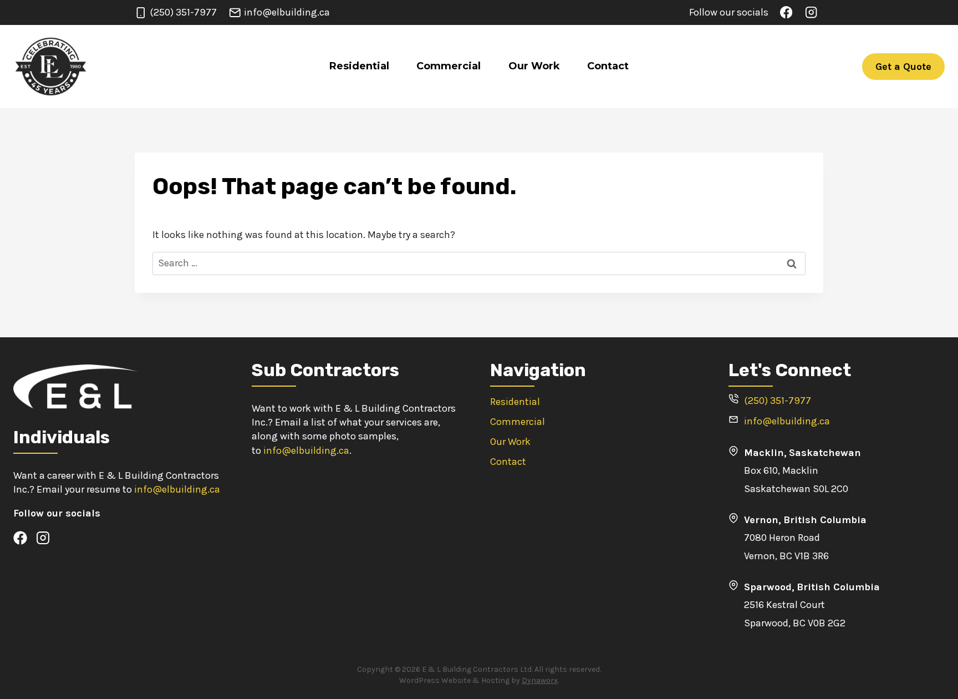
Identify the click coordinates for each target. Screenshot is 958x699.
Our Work (534, 66)
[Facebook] (786, 12)
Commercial (448, 66)
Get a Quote (903, 66)
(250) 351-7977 (777, 400)
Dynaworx (540, 680)
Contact (608, 66)
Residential (359, 66)
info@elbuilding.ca (177, 489)
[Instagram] (810, 12)
